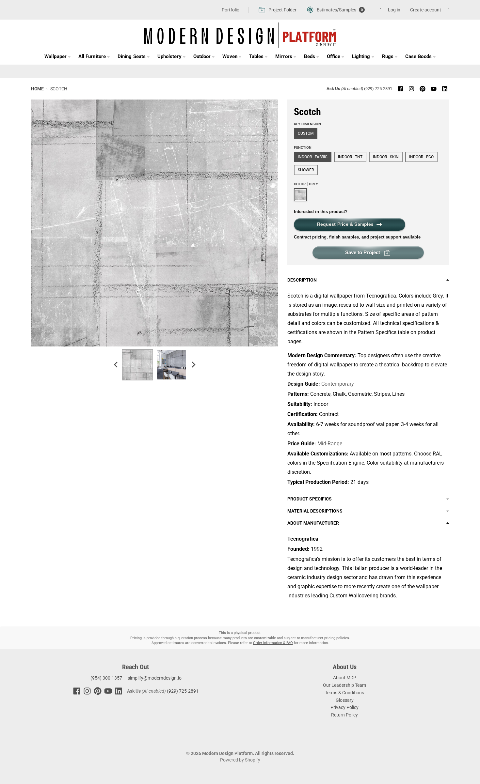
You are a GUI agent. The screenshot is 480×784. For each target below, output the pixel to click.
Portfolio (230, 9)
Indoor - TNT (350, 157)
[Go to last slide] (115, 364)
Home (37, 88)
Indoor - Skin (386, 157)
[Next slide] (193, 364)
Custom (305, 133)
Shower (306, 170)
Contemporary (337, 384)
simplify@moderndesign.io (155, 678)
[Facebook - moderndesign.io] (400, 89)
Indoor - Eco (421, 157)
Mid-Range (329, 443)
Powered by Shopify (240, 759)
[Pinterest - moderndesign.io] (422, 89)
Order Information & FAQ (273, 643)
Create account (425, 9)
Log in (394, 9)
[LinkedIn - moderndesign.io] (444, 89)
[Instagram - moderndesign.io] (411, 89)
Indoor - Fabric (313, 157)
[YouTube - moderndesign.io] (433, 89)
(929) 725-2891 (378, 88)
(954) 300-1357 (105, 678)
